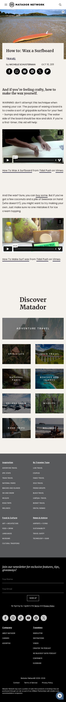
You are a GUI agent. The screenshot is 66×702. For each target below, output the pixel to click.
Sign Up (54, 364)
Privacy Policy (51, 372)
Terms (37, 372)
